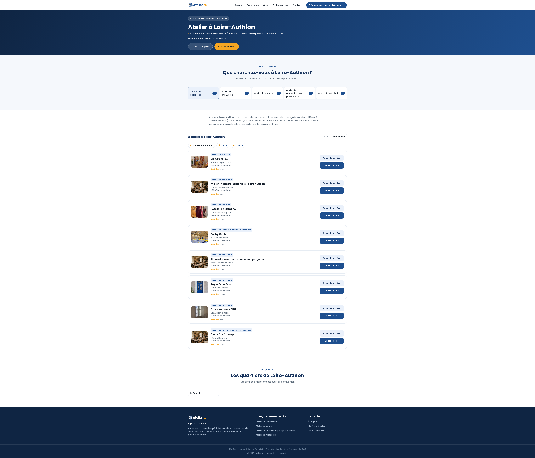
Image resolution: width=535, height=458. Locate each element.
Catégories (252, 5)
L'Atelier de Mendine (223, 209)
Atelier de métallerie (266, 434)
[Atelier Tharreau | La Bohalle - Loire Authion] (199, 187)
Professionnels (281, 5)
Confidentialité (258, 449)
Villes (265, 5)
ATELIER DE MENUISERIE (222, 180)
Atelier (200, 5)
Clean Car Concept (223, 334)
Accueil (238, 5)
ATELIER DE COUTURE (221, 155)
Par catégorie (202, 46)
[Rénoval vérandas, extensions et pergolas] (199, 262)
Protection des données (277, 449)
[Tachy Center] (199, 237)
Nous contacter (316, 430)
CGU (248, 449)
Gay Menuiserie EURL (223, 309)
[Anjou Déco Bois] (199, 287)
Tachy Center (219, 234)
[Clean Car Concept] (199, 337)
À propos (312, 421)
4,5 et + (239, 145)
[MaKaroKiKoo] (199, 162)
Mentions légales (316, 426)
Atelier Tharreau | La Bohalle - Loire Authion (238, 184)
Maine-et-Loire (205, 38)
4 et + (224, 145)
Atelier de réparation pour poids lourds (275, 430)
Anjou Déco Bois (221, 284)
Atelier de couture (265, 426)
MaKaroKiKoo (219, 159)
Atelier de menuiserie (266, 421)
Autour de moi (228, 46)
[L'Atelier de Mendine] (199, 212)
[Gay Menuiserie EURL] (199, 312)
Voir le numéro (333, 158)
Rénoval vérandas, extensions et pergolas (237, 259)
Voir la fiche (331, 165)
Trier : (327, 136)
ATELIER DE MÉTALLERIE (222, 255)
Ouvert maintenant (203, 145)
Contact (297, 5)
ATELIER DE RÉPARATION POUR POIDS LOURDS (231, 230)
